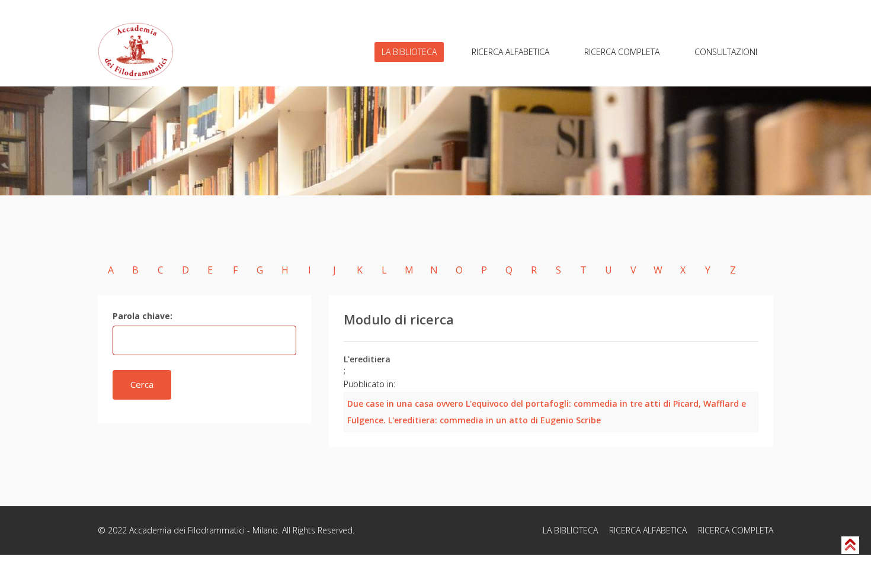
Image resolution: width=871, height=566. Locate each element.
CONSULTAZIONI (725, 51)
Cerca (141, 384)
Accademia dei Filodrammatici (187, 530)
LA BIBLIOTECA (409, 51)
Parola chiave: (142, 315)
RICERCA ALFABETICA (510, 51)
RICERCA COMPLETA (621, 51)
